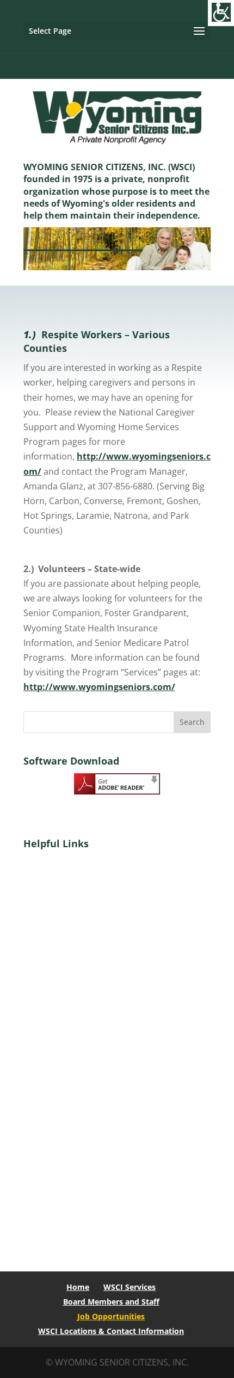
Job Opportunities (111, 1316)
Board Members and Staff (111, 1301)
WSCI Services (129, 1287)
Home (77, 1287)
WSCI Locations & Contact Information (111, 1331)
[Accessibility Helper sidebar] (221, 13)
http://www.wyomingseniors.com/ (99, 687)
